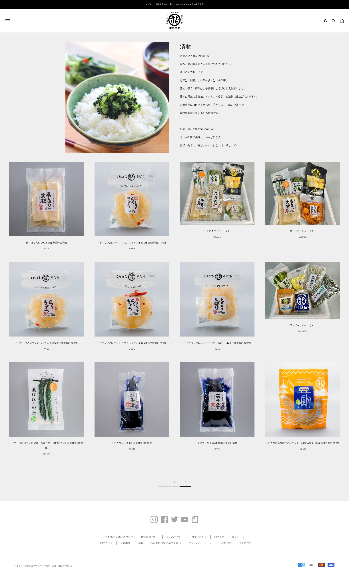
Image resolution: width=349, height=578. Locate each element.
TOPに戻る (245, 543)
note (194, 519)
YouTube (184, 519)
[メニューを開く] (7, 20)
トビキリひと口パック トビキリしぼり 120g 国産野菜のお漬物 (217, 342)
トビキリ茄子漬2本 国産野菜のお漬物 (217, 442)
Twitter (174, 519)
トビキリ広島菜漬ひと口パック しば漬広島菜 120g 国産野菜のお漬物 (303, 442)
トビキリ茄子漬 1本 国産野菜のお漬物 (132, 442)
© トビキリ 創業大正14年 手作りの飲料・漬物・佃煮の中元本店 (43, 565)
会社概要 (125, 543)
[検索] (334, 21)
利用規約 (219, 537)
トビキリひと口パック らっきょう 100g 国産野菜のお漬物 (46, 342)
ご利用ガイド (105, 543)
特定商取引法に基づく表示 (166, 543)
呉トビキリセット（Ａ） (303, 325)
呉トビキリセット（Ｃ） (303, 230)
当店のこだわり (175, 537)
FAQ (140, 543)
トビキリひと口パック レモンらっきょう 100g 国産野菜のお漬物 (132, 242)
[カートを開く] (342, 21)
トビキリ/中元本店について (117, 537)
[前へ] (163, 482)
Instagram (154, 519)
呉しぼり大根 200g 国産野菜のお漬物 (46, 242)
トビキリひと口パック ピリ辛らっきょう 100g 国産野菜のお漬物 (132, 342)
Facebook (164, 519)
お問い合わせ (199, 537)
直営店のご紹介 (150, 537)
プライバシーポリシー (201, 543)
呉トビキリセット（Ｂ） (217, 230)
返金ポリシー (239, 537)
